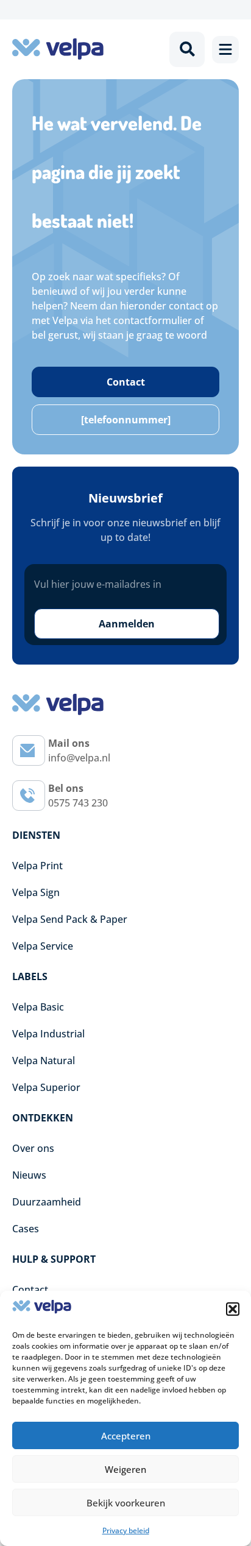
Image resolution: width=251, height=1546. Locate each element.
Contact (30, 1289)
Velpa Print (37, 865)
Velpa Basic (38, 1007)
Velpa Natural (43, 1060)
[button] (233, 1309)
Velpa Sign (36, 892)
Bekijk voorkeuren (126, 1503)
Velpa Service (42, 946)
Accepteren (125, 1436)
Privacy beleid (125, 1530)
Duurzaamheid (46, 1202)
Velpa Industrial (48, 1034)
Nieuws (29, 1175)
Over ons (33, 1148)
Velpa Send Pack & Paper (69, 919)
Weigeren (125, 1469)
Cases (25, 1229)
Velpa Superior (46, 1087)
